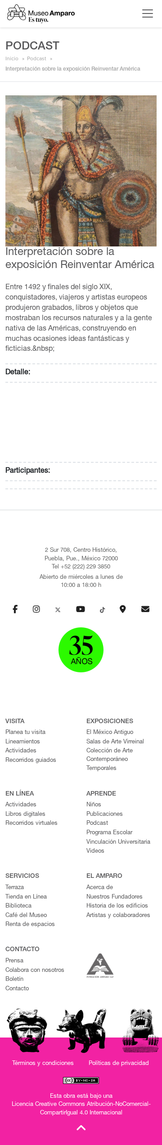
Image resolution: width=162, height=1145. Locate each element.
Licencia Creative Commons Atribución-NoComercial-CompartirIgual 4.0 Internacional (81, 1109)
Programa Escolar (109, 833)
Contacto (17, 989)
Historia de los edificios (117, 906)
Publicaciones (104, 815)
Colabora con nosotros (34, 971)
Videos (95, 851)
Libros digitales (25, 815)
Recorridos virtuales (31, 824)
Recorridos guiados (30, 761)
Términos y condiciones (43, 1064)
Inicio (11, 58)
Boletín (14, 980)
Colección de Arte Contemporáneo (109, 755)
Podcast (36, 58)
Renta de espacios (30, 925)
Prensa (14, 961)
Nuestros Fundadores (114, 897)
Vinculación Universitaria (118, 842)
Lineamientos (22, 742)
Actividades (20, 751)
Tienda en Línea (26, 897)
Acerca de (99, 888)
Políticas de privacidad (119, 1064)
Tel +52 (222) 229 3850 (81, 567)
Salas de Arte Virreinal (115, 742)
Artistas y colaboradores (118, 916)
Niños (93, 805)
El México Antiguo (109, 733)
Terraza (14, 888)
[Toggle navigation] (145, 13)
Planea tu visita (25, 733)
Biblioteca (18, 906)
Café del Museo (26, 916)
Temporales (101, 769)
